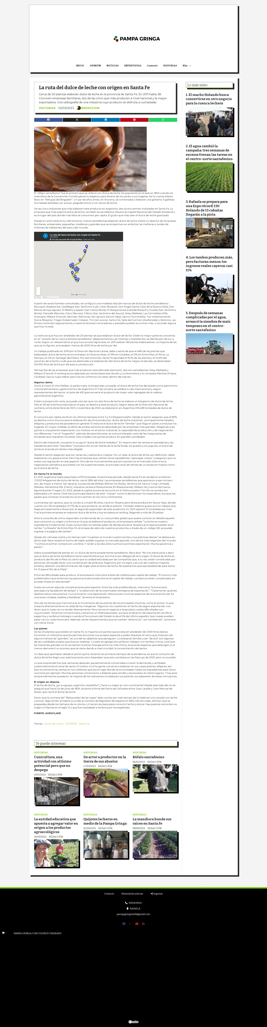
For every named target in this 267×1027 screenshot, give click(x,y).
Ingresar (158, 893)
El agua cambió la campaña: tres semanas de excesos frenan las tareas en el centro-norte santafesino (209, 152)
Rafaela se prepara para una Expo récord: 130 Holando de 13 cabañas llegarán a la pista (207, 208)
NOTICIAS (113, 65)
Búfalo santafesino (148, 757)
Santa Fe (84, 723)
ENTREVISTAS (132, 65)
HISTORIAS (170, 65)
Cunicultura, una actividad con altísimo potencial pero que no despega (52, 763)
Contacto (152, 65)
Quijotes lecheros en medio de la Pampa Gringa (105, 821)
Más (185, 65)
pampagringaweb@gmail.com (133, 914)
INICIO (80, 65)
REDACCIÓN (90, 108)
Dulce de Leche (54, 723)
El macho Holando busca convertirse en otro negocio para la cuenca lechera (209, 99)
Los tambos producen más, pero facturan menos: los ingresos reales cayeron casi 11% (209, 263)
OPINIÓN (95, 65)
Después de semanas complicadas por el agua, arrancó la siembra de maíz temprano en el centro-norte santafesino (208, 321)
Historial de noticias (132, 893)
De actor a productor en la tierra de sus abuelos (104, 759)
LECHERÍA (71, 723)
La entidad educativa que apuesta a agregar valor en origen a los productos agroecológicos (56, 825)
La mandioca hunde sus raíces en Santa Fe (152, 821)
